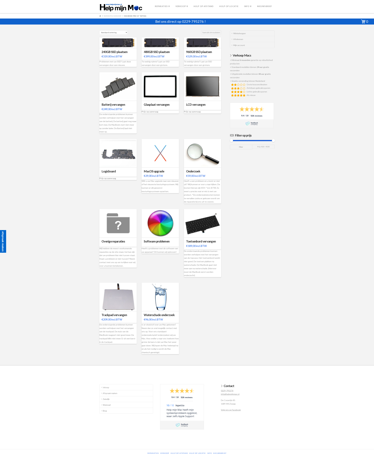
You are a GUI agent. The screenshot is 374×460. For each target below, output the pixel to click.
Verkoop (164, 453)
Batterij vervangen (113, 104)
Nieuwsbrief (220, 453)
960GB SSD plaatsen (199, 52)
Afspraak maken (110, 393)
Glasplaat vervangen (156, 104)
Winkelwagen (239, 33)
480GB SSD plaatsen (157, 52)
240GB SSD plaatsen (114, 52)
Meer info (119, 44)
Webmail (107, 405)
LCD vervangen (196, 104)
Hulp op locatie (197, 453)
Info (209, 453)
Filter (241, 147)
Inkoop (106, 387)
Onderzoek (193, 171)
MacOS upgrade (154, 171)
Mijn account (239, 45)
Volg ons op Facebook (231, 410)
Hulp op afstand (179, 453)
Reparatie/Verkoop (112, 16)
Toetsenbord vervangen (201, 241)
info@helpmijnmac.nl (230, 394)
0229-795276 (193, 21)
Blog (105, 410)
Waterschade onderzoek (159, 315)
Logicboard (109, 171)
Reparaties (153, 453)
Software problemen (156, 241)
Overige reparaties (113, 241)
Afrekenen (238, 39)
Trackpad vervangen (114, 315)
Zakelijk (106, 399)
